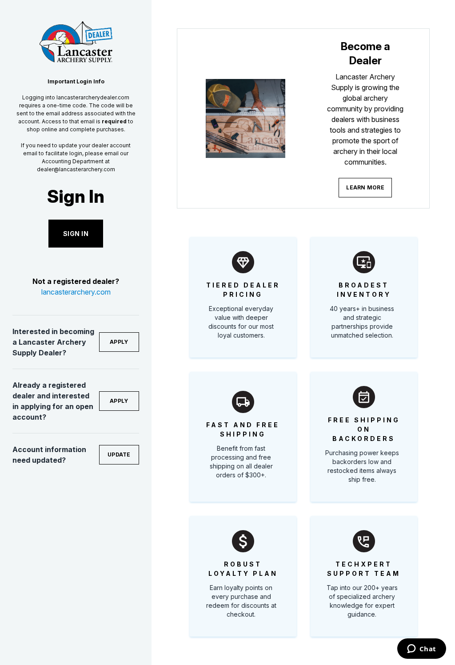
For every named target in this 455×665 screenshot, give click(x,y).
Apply (119, 341)
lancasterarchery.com (76, 291)
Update (119, 454)
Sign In (76, 233)
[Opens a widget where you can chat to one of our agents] (421, 649)
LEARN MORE (365, 187)
